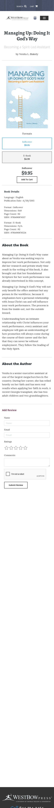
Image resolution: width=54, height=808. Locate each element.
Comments (9, 455)
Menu (44, 18)
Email (7, 429)
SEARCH (20, 6)
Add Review (9, 410)
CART (32, 6)
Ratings (8, 441)
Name (7, 417)
